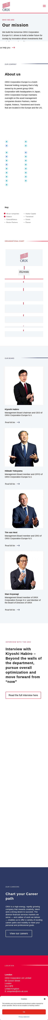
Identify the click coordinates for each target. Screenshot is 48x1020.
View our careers (19, 933)
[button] (45, 999)
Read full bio (10, 422)
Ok (24, 1012)
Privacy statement (24, 1017)
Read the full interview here (23, 695)
